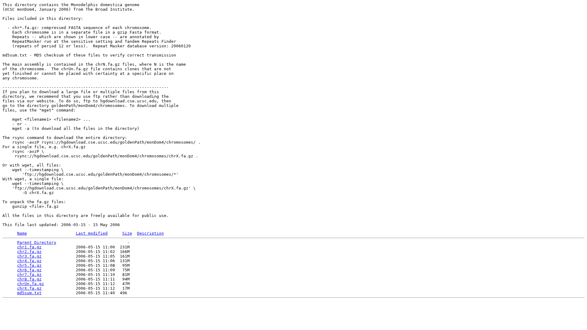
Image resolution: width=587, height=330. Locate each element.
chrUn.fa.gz (30, 283)
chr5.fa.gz (29, 265)
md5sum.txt (29, 293)
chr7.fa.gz (29, 274)
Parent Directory (36, 242)
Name (22, 233)
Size (127, 233)
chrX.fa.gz (29, 288)
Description (150, 233)
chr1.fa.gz (29, 247)
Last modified (92, 233)
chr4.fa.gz (29, 260)
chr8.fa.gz (29, 279)
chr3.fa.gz (29, 256)
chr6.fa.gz (29, 270)
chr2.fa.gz (29, 251)
